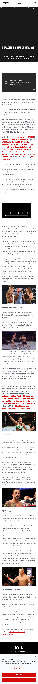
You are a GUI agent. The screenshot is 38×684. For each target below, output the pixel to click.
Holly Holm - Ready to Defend (16, 147)
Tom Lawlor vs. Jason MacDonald (20, 409)
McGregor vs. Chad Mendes (12, 396)
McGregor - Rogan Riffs (10, 145)
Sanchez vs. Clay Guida (26, 404)
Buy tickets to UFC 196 (25, 137)
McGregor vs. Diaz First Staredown (15, 140)
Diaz (32, 157)
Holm (4, 159)
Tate (8, 159)
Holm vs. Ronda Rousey (24, 401)
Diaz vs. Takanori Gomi (21, 399)
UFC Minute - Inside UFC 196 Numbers (16, 142)
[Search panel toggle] (35, 3)
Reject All (19, 674)
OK (19, 680)
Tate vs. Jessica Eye (9, 404)
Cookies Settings (19, 669)
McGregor (26, 157)
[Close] (36, 656)
